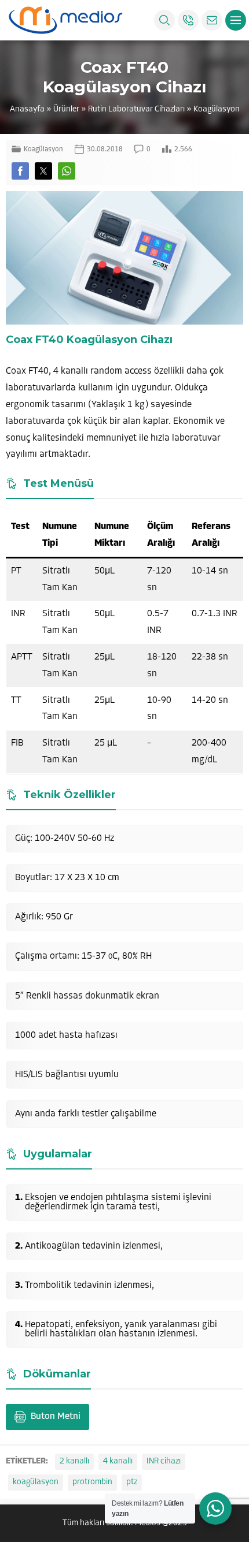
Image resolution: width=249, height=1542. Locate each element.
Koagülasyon (216, 109)
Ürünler (66, 109)
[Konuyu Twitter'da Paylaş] (43, 171)
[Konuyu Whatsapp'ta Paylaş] (66, 171)
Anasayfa (27, 109)
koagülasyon (35, 1482)
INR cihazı (164, 1461)
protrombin (92, 1482)
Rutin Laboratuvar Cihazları (136, 109)
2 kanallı (74, 1461)
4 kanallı (118, 1461)
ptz (131, 1482)
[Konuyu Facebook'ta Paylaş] (20, 171)
